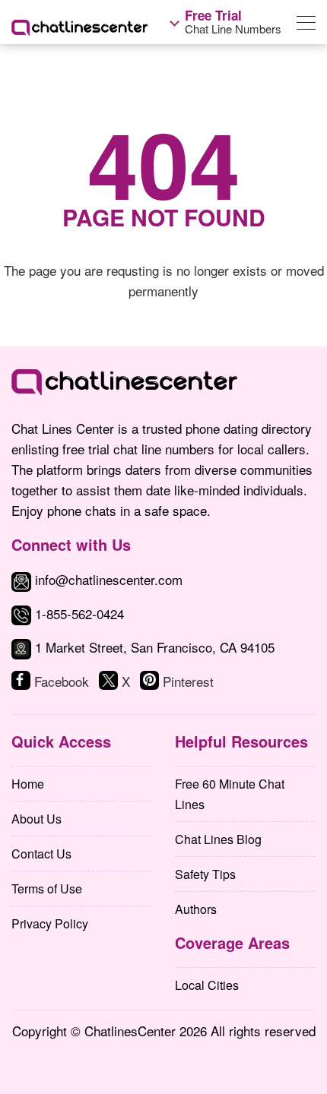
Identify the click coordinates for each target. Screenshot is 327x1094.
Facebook (61, 681)
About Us (36, 818)
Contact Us (41, 853)
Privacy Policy (49, 923)
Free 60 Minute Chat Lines (229, 794)
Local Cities (207, 985)
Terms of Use (46, 888)
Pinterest (188, 681)
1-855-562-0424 (79, 613)
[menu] (306, 25)
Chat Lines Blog (218, 839)
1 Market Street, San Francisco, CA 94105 (155, 646)
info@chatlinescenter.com (107, 579)
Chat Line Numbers (233, 22)
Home (27, 783)
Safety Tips (205, 874)
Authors (196, 909)
